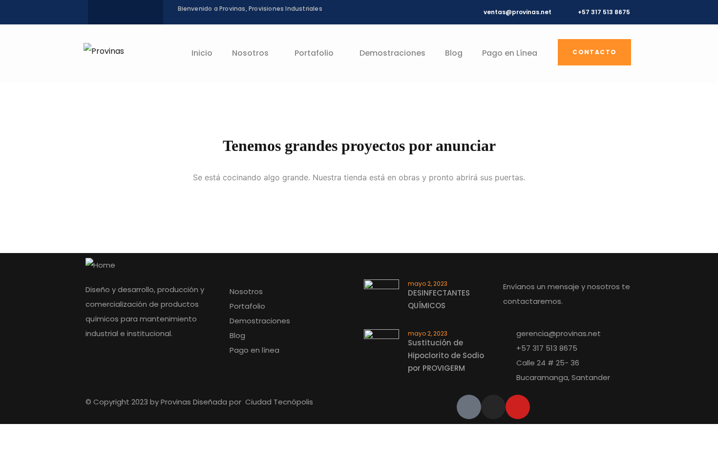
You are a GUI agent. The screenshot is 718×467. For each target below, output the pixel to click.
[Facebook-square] (469, 407)
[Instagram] (493, 407)
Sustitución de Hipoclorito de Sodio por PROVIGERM (446, 355)
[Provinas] (104, 51)
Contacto (594, 52)
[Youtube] (518, 407)
